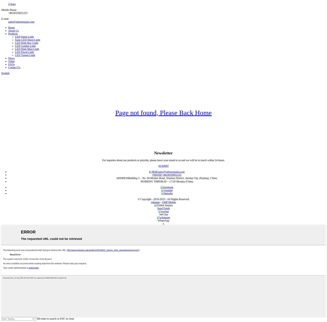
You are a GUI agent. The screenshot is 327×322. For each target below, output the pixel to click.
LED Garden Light (25, 46)
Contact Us (14, 67)
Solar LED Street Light (27, 39)
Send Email (163, 208)
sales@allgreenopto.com (21, 21)
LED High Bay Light (26, 42)
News (11, 58)
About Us (13, 30)
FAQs (11, 64)
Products (13, 33)
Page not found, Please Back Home (163, 113)
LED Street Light (24, 36)
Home (11, 27)
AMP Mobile (169, 202)
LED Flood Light (24, 52)
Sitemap (155, 202)
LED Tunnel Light (25, 55)
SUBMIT (163, 166)
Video (11, 61)
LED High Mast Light (27, 49)
